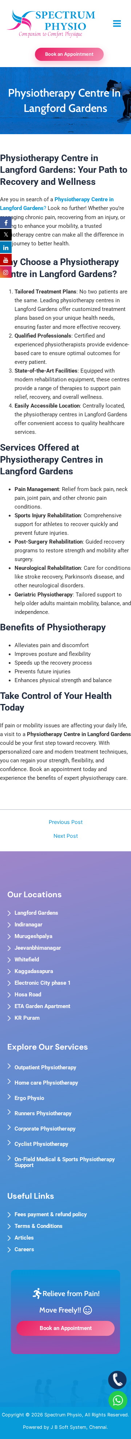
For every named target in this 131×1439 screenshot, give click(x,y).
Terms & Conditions (39, 1226)
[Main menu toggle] (117, 23)
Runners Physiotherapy (43, 1113)
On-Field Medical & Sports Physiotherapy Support (65, 1162)
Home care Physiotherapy (46, 1083)
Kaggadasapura (34, 971)
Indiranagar (29, 924)
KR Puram (27, 1018)
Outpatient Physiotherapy (45, 1067)
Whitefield (27, 959)
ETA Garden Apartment (42, 1006)
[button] (66, 54)
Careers (24, 1249)
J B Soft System (68, 1427)
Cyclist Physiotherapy (41, 1144)
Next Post (65, 836)
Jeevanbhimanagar (38, 948)
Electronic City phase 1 (43, 983)
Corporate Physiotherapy (45, 1128)
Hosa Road (28, 994)
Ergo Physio (29, 1098)
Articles (24, 1237)
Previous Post (66, 822)
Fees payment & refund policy (51, 1214)
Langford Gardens (36, 913)
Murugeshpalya (33, 936)
